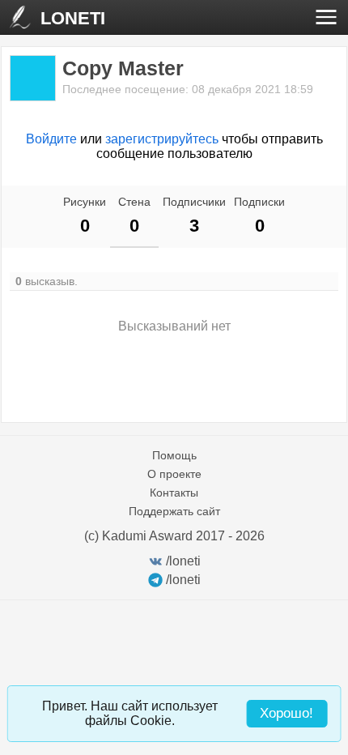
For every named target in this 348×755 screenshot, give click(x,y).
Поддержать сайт (174, 511)
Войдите (51, 139)
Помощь (174, 455)
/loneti (183, 561)
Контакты (174, 492)
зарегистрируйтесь (162, 139)
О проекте (174, 473)
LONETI (72, 18)
